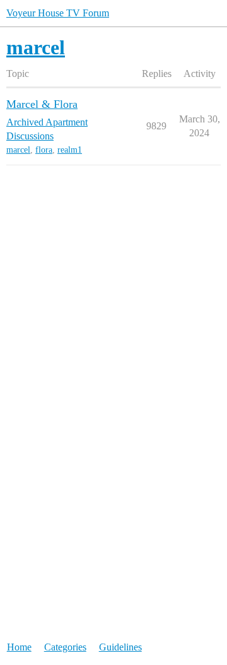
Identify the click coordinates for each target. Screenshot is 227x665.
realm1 (69, 150)
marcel (18, 150)
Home (19, 647)
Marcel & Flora (42, 104)
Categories (65, 647)
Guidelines (120, 647)
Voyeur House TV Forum (57, 13)
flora (43, 150)
